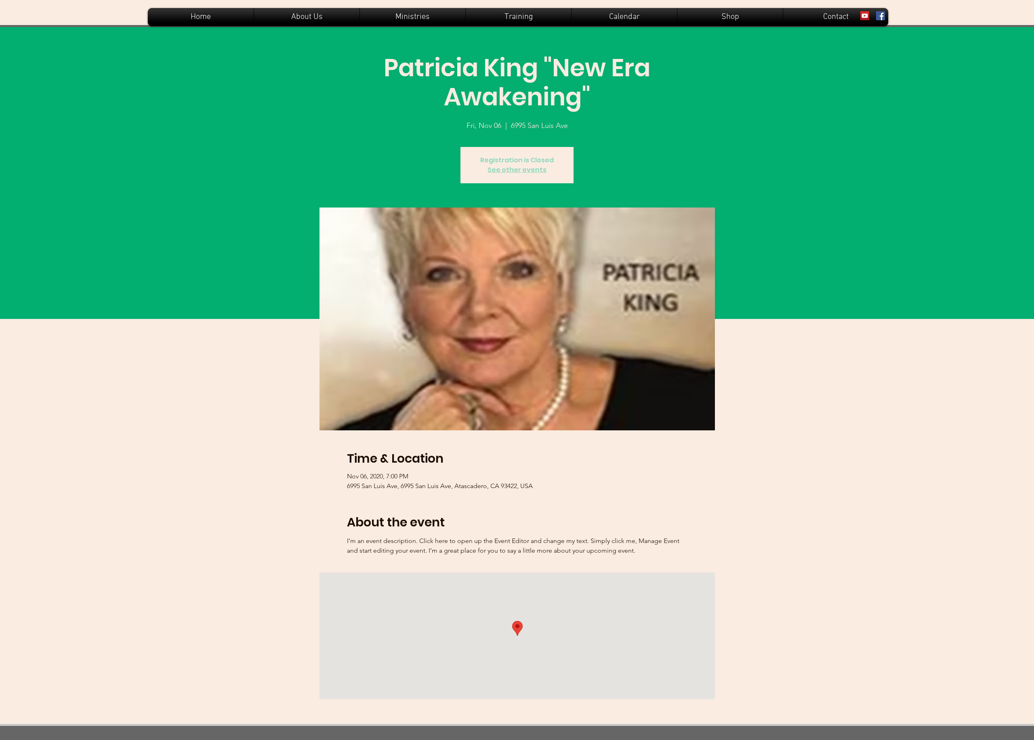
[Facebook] (880, 15)
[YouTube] (864, 15)
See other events (517, 169)
